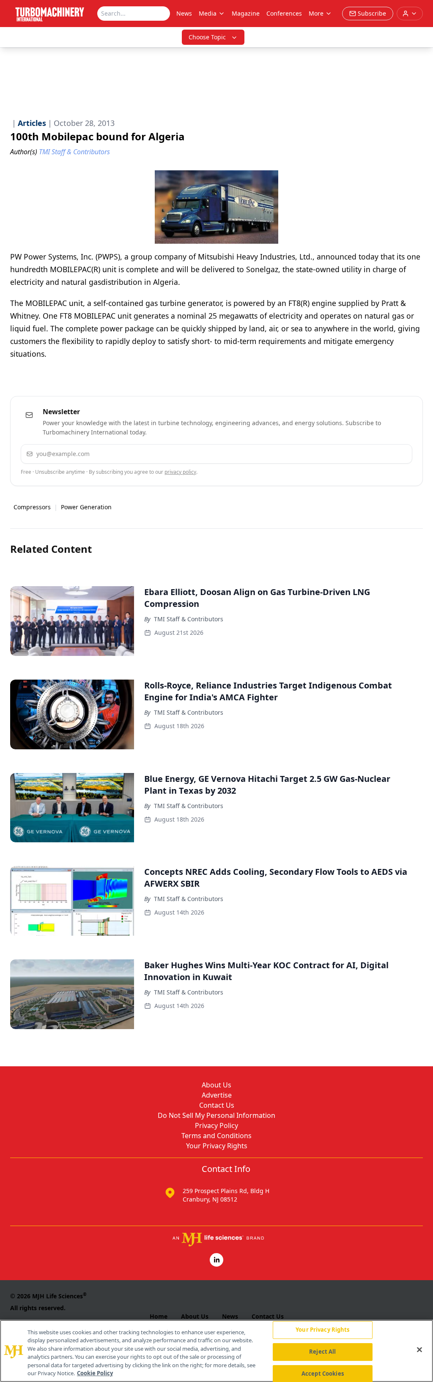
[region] (216, 1351)
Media (207, 13)
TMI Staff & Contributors (188, 619)
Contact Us (216, 1105)
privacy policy (180, 471)
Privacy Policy (216, 1125)
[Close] (419, 1350)
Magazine (246, 13)
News (184, 13)
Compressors (32, 507)
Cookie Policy (95, 1373)
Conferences (284, 13)
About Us (216, 1085)
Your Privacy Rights (216, 1145)
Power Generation (86, 507)
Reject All (322, 1351)
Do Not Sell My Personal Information (216, 1115)
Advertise (217, 1095)
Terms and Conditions (216, 1135)
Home (158, 1316)
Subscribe (380, 454)
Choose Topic (207, 37)
